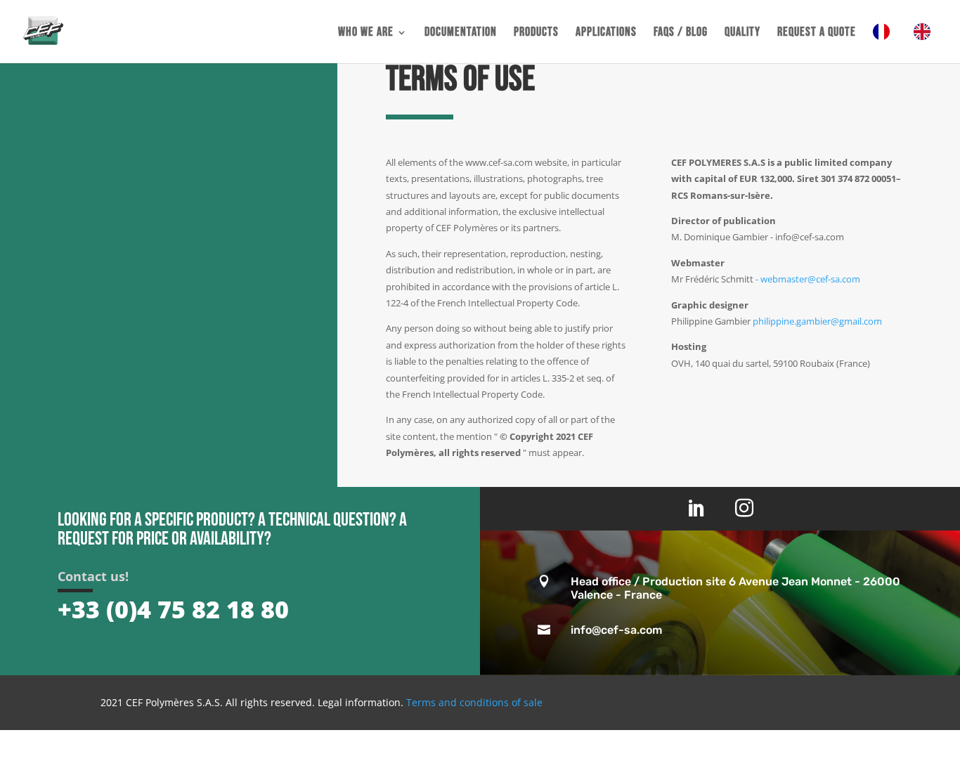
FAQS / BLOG (681, 33)
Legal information (359, 702)
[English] (926, 43)
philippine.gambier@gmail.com (817, 321)
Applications (606, 33)
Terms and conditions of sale (474, 702)
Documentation (460, 33)
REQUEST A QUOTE (816, 33)
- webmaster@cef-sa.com (807, 279)
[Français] (885, 43)
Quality (742, 33)
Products (536, 33)
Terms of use (460, 79)
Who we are (366, 33)
